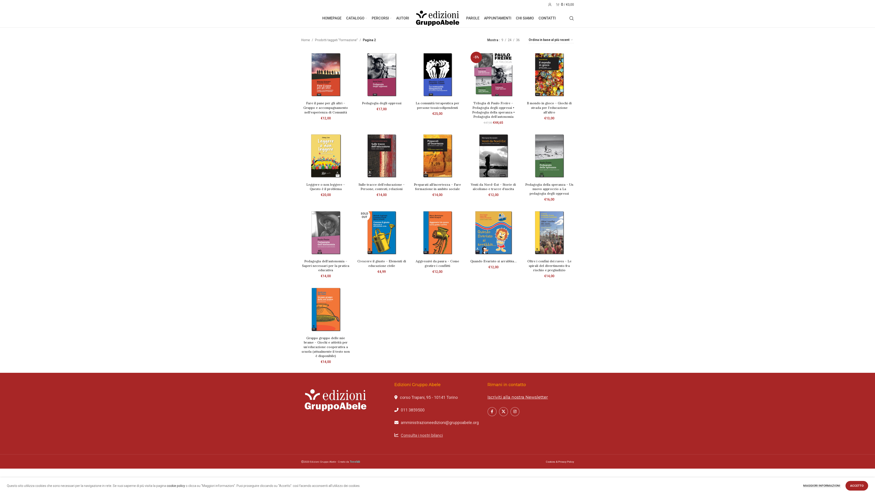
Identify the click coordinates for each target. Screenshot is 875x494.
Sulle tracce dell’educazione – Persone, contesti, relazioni (381, 187)
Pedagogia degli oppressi (381, 103)
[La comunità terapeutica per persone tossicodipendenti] (437, 74)
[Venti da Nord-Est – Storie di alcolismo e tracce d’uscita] (493, 155)
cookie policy (176, 486)
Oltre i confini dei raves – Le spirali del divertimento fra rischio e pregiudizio (549, 265)
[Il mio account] (550, 4)
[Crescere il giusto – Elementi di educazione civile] (381, 232)
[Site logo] (438, 18)
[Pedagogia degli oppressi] (381, 74)
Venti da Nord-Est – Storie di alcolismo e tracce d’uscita (493, 187)
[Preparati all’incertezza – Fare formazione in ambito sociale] (437, 155)
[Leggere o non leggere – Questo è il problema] (325, 155)
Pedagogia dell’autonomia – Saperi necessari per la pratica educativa (325, 265)
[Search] (571, 18)
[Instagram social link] (515, 411)
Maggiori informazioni (822, 485)
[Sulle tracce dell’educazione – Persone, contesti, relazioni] (381, 155)
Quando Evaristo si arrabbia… (493, 261)
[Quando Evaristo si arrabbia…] (493, 232)
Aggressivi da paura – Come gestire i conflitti (437, 263)
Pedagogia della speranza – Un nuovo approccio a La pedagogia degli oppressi (549, 189)
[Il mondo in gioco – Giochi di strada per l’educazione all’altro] (549, 74)
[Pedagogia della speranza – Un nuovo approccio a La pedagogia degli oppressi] (549, 155)
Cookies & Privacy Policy (560, 461)
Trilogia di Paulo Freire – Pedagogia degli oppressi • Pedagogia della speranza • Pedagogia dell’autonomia (493, 110)
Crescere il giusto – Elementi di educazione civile (381, 263)
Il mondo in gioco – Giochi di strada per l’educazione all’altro (549, 107)
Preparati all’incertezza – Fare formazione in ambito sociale (437, 187)
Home (305, 40)
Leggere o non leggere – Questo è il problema (325, 187)
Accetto (857, 485)
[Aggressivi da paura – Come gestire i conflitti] (437, 232)
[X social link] (503, 411)
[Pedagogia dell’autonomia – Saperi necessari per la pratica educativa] (325, 232)
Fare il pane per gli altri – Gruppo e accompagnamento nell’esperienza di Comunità (325, 107)
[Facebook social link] (492, 411)
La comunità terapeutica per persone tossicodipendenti (437, 105)
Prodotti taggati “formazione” (336, 40)
